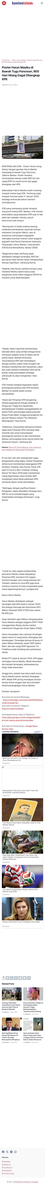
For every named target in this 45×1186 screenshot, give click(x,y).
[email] (29, 978)
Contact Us (7, 1168)
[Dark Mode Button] (42, 3)
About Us (7, 1165)
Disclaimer (7, 1171)
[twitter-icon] (7, 1152)
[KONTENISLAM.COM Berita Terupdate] (22, 3)
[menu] (4, 3)
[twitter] (12, 978)
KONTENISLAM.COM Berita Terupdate (25, 1182)
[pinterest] (24, 978)
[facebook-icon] (3, 1152)
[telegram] (20, 978)
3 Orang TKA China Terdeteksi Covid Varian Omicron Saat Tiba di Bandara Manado (11, 1006)
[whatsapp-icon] (15, 1152)
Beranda (6, 1162)
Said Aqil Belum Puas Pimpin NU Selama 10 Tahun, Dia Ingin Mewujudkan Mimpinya (11, 1036)
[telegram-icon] (11, 1152)
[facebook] (7, 978)
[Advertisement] (22, 32)
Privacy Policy (8, 1174)
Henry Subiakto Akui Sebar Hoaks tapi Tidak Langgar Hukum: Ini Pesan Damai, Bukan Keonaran (33, 1036)
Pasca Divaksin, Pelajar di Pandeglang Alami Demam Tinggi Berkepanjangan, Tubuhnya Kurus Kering (33, 1007)
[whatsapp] (16, 978)
